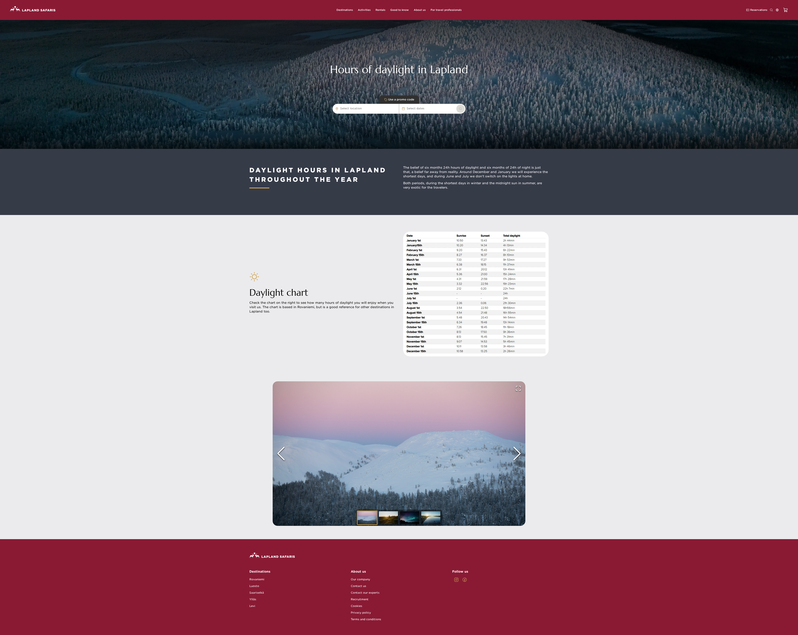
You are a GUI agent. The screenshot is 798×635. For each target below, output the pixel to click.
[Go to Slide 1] (367, 517)
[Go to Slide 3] (409, 517)
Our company (360, 579)
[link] (460, 109)
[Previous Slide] (281, 453)
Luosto (254, 586)
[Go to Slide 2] (388, 517)
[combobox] (363, 108)
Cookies (356, 606)
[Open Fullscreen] (518, 388)
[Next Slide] (517, 453)
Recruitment (359, 599)
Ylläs (252, 599)
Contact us (358, 586)
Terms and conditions (366, 619)
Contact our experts (365, 592)
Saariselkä (256, 592)
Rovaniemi (256, 579)
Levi (252, 606)
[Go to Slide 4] (430, 517)
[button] (399, 453)
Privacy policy (361, 612)
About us (358, 571)
